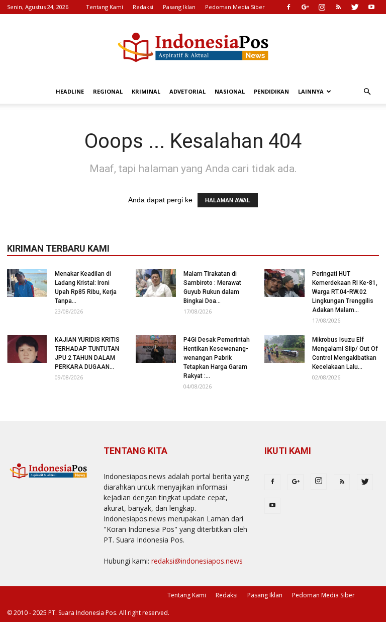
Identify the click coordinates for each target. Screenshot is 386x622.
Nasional (230, 91)
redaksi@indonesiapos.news (197, 561)
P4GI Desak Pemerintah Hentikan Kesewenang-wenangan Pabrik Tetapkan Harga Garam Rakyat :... (216, 357)
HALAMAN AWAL (227, 200)
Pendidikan (271, 91)
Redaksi (143, 7)
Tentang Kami (104, 7)
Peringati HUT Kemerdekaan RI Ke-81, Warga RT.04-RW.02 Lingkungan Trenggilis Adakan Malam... (344, 292)
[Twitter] (354, 7)
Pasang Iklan (179, 7)
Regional (108, 91)
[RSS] (338, 7)
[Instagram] (321, 7)
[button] (367, 92)
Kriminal (146, 91)
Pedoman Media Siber (235, 7)
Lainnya (311, 91)
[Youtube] (371, 7)
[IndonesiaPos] (193, 47)
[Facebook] (288, 7)
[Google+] (305, 7)
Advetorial (187, 91)
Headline (70, 91)
